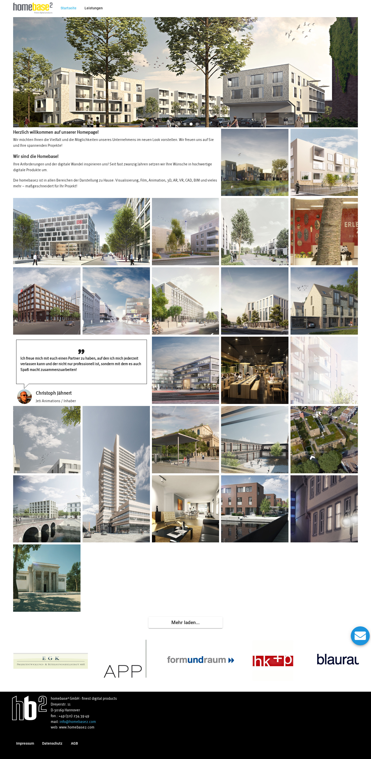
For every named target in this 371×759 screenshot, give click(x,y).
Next (352, 71)
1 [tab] (172, 124)
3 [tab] (185, 124)
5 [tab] (197, 124)
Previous (18, 71)
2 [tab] (178, 124)
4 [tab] (191, 124)
